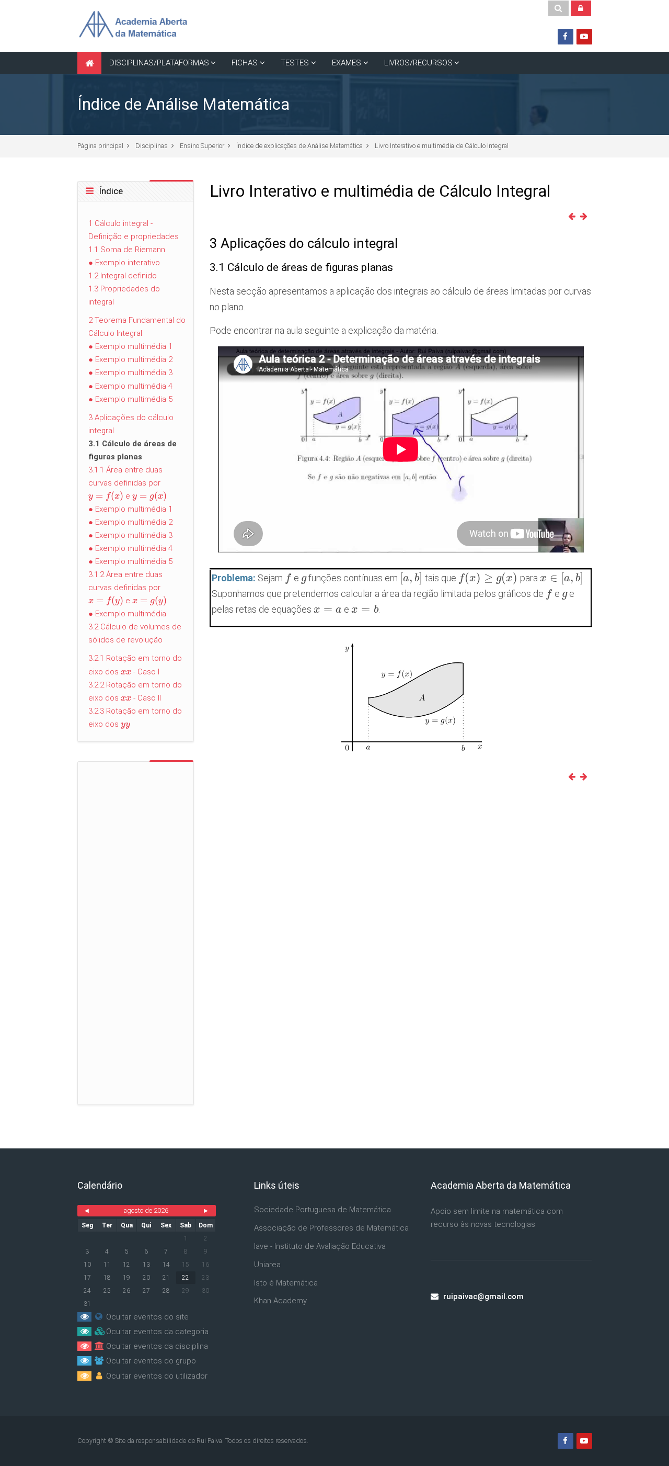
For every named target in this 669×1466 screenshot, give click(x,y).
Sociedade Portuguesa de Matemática (322, 1209)
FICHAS (245, 62)
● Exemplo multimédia (127, 613)
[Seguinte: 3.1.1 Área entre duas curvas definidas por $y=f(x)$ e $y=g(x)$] (586, 216)
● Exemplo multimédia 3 (130, 372)
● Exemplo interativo (124, 262)
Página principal (100, 146)
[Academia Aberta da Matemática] (132, 25)
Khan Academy (280, 1300)
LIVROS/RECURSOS (418, 62)
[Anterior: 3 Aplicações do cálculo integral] (574, 216)
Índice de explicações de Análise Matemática (299, 146)
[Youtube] (584, 36)
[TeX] (400, 696)
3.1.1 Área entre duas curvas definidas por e (127, 483)
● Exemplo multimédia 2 (130, 359)
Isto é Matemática (286, 1283)
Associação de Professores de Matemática (331, 1228)
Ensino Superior (202, 146)
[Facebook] (565, 36)
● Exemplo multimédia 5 (130, 399)
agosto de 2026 (146, 1210)
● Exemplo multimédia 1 (130, 346)
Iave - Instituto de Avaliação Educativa (320, 1246)
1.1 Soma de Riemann (126, 249)
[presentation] (288, 577)
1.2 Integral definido (122, 275)
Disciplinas (151, 146)
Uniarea (267, 1264)
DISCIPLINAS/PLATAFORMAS (159, 62)
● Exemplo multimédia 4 (130, 386)
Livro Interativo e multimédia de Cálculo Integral (442, 146)
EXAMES (346, 62)
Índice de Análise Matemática (183, 104)
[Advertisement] (401, 873)
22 (185, 1277)
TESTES (295, 62)
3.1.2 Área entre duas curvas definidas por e (127, 587)
